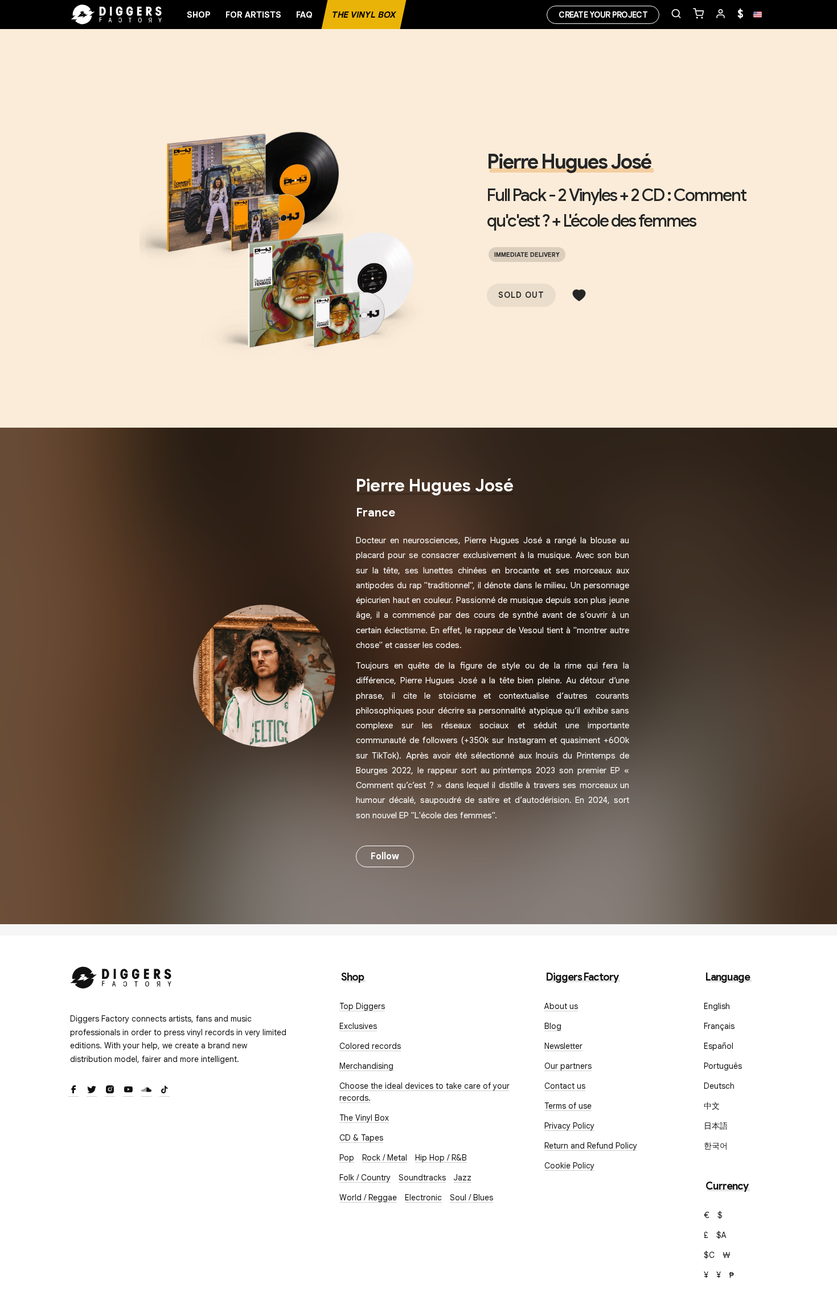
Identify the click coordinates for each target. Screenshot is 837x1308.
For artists (253, 15)
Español (718, 1046)
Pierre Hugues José (569, 161)
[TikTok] (164, 1090)
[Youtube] (128, 1090)
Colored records (370, 1046)
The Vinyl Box (364, 15)
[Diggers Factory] (121, 975)
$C (709, 1255)
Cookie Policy (569, 1166)
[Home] (116, 14)
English (717, 1006)
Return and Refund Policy (590, 1146)
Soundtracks (422, 1177)
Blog (552, 1026)
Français (719, 1026)
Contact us (564, 1086)
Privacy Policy (569, 1126)
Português (723, 1066)
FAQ (304, 15)
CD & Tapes (361, 1138)
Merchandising (366, 1066)
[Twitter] (92, 1090)
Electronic (423, 1197)
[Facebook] (73, 1090)
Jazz (462, 1177)
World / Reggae (368, 1197)
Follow (385, 856)
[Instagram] (110, 1090)
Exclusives (358, 1026)
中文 (712, 1106)
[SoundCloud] (146, 1090)
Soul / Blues (471, 1197)
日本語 (716, 1126)
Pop (346, 1158)
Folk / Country (365, 1177)
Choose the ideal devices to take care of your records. (424, 1092)
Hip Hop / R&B (441, 1158)
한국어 (716, 1146)
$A (721, 1235)
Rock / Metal (384, 1158)
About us (561, 1006)
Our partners (568, 1066)
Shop (199, 15)
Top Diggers (362, 1006)
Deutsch (719, 1086)
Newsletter (563, 1046)
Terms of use (568, 1106)
